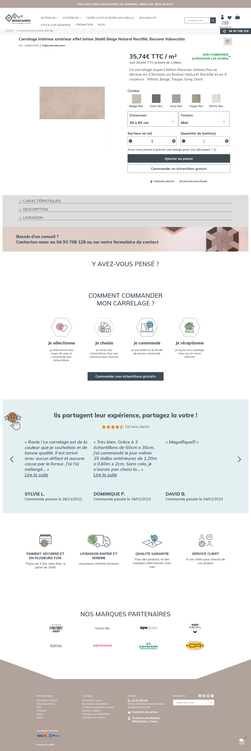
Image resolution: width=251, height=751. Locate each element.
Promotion (84, 24)
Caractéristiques (42, 200)
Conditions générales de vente (98, 707)
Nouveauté (148, 17)
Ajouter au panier (179, 158)
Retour (40, 717)
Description (35, 209)
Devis (40, 714)
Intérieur (48, 17)
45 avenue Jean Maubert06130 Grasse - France (146, 719)
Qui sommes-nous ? (92, 700)
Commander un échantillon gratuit (179, 168)
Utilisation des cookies (94, 717)
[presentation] (11, 459)
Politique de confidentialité (96, 714)
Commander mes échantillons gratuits (125, 376)
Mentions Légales (91, 710)
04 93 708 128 (238, 31)
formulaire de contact (136, 242)
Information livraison (47, 700)
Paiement (42, 710)
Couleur (134, 90)
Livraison (33, 217)
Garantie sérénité (46, 703)
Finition (187, 115)
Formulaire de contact (145, 711)
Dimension (138, 115)
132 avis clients (137, 426)
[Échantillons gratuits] (225, 22)
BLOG (101, 24)
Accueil (8, 30)
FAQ (39, 707)
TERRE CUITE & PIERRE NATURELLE (110, 17)
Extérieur (70, 17)
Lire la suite (36, 474)
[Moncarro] (18, 18)
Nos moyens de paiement (95, 703)
